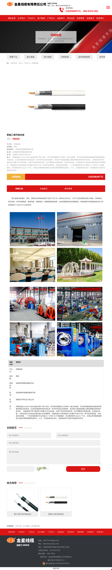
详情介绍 (19, 189)
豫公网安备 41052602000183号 (58, 563)
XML (48, 554)
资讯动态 (71, 18)
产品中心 (31, 18)
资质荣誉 (80, 18)
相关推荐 (68, 189)
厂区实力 (51, 18)
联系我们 (100, 18)
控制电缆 (65, 57)
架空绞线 (103, 57)
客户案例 (41, 18)
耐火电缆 (30, 57)
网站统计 (68, 557)
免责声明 (56, 568)
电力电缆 (48, 57)
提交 (83, 469)
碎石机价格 (35, 526)
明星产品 (13, 57)
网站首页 (12, 18)
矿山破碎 (26, 526)
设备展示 (61, 18)
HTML (53, 554)
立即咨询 (16, 177)
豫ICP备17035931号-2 (56, 560)
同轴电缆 (35, 63)
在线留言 (90, 18)
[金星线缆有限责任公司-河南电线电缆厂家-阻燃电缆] (39, 4)
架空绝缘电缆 (84, 57)
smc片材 (18, 526)
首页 (20, 63)
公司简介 (21, 18)
